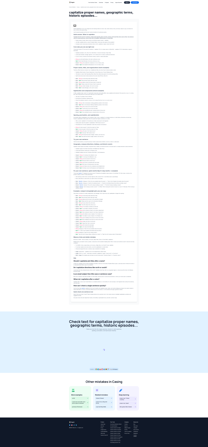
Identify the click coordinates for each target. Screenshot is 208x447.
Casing (78, 7)
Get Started (135, 2)
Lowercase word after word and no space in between (78, 402)
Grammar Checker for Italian (115, 433)
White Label (103, 433)
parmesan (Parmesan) (77, 406)
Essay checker (136, 429)
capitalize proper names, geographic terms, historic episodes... (92, 7)
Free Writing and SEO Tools (115, 442)
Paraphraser (136, 431)
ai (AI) (73, 398)
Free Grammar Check (92, 2)
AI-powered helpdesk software (115, 424)
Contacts (126, 424)
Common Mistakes (72, 7)
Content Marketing (104, 431)
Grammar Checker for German (115, 431)
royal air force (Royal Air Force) (101, 402)
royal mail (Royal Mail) (101, 406)
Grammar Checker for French (115, 435)
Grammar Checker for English (115, 427)
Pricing (111, 2)
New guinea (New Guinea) (126, 406)
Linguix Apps (103, 424)
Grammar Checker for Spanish (115, 429)
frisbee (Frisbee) (100, 398)
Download (101, 2)
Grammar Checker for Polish (115, 438)
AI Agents (107, 2)
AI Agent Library (103, 429)
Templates (135, 427)
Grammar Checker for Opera (115, 440)
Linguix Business (118, 2)
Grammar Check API (104, 435)
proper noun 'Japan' (124, 403)
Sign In (127, 2)
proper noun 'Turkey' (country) (125, 399)
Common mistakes (135, 436)
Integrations (136, 433)
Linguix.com (80, 427)
